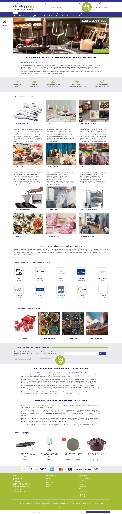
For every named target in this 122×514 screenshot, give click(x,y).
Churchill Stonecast (49, 338)
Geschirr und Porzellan (35, 379)
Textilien (98, 412)
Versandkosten (64, 501)
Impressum (82, 484)
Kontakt (48, 478)
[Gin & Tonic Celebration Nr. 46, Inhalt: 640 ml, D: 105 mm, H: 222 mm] (25, 444)
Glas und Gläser (56, 379)
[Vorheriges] (13, 449)
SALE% (25, 338)
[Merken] (32, 449)
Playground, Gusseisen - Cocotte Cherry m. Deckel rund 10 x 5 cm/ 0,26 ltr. (73, 455)
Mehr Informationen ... (51, 512)
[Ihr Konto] (99, 7)
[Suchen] (64, 7)
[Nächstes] (109, 449)
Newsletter (49, 480)
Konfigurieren (105, 512)
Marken (48, 486)
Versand (81, 480)
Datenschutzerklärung (46, 358)
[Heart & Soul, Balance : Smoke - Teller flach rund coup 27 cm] (49, 444)
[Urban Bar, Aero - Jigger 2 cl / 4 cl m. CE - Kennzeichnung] (97, 444)
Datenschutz (82, 486)
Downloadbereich (97, 338)
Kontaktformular (25, 426)
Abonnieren (102, 354)
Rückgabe (48, 484)
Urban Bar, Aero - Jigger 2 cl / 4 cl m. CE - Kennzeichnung (97, 454)
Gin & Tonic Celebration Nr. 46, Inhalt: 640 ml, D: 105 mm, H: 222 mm (25, 455)
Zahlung (81, 482)
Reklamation (49, 482)
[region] (61, 449)
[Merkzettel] (96, 7)
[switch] (4, 28)
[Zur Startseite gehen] (23, 7)
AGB (80, 488)
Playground (73, 338)
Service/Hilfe (104, 3)
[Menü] (7, 20)
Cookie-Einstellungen (84, 478)
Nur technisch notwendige (93, 512)
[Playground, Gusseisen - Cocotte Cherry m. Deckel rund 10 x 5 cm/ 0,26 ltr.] (73, 444)
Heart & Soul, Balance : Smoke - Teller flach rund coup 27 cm (49, 454)
